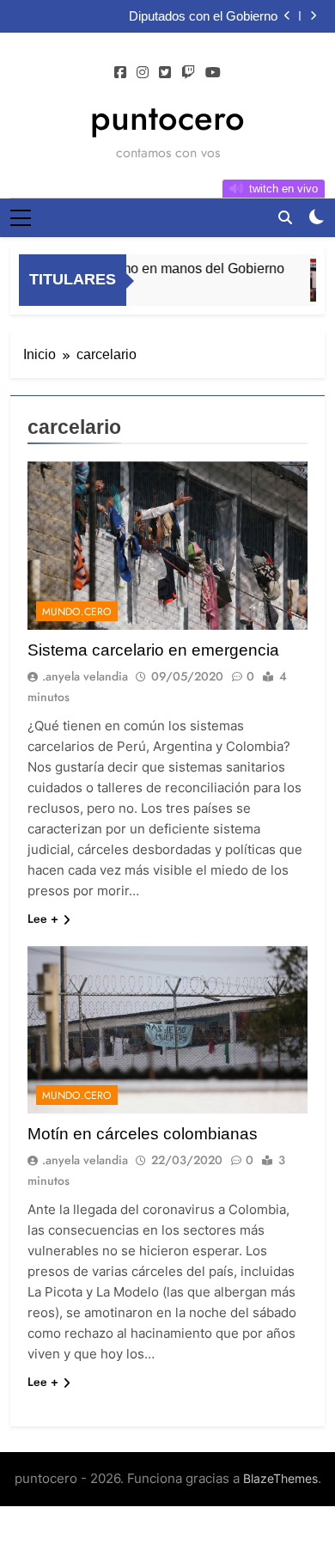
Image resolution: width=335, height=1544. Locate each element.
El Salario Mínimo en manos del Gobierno (153, 268)
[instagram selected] (142, 73)
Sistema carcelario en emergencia (153, 650)
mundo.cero (77, 611)
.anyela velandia (85, 676)
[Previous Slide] (287, 16)
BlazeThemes (280, 1478)
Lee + (42, 918)
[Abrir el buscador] (285, 217)
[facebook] (120, 73)
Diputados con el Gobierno (203, 16)
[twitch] (188, 73)
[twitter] (165, 73)
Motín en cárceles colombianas (142, 1134)
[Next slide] (313, 16)
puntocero (167, 118)
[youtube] (213, 73)
